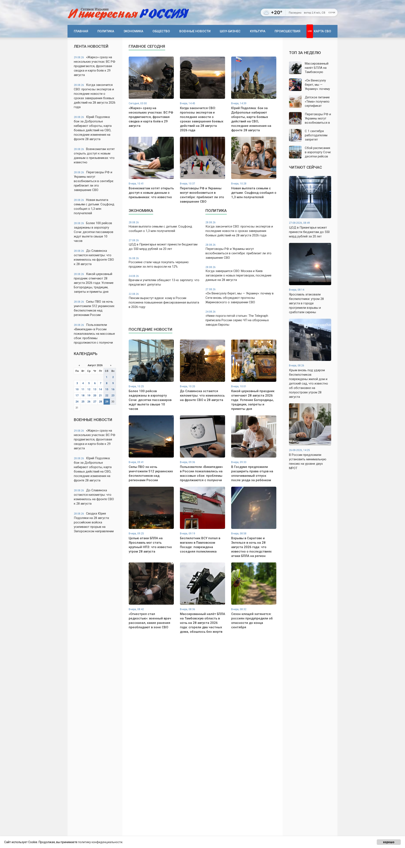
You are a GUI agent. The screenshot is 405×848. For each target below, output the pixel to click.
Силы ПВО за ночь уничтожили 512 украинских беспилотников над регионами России (94, 308)
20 (94, 395)
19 (88, 395)
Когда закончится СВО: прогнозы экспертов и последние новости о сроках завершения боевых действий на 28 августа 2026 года (94, 96)
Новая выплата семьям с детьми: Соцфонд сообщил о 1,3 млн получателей (94, 206)
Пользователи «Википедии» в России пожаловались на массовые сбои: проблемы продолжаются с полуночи (94, 333)
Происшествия (287, 31)
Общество (161, 31)
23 (112, 395)
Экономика (133, 31)
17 (77, 395)
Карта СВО (322, 31)
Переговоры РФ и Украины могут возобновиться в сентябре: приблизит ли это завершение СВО (94, 181)
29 (106, 401)
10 (77, 389)
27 (94, 401)
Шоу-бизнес (230, 31)
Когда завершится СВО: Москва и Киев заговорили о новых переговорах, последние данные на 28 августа (238, 274)
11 (82, 389)
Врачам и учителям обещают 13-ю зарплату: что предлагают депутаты (164, 280)
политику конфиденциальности (100, 842)
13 (94, 389)
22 (106, 395)
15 (106, 389)
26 (88, 401)
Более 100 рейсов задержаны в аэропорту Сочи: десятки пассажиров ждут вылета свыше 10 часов (93, 232)
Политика (105, 31)
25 (82, 401)
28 (100, 401)
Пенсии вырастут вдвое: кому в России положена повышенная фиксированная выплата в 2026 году (164, 301)
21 (100, 395)
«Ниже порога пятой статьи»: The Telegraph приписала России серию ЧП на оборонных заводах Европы (237, 318)
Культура (257, 31)
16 (112, 389)
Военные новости (195, 31)
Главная (81, 31)
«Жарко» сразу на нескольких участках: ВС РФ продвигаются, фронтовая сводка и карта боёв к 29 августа (94, 66)
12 (88, 389)
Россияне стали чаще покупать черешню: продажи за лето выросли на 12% (159, 263)
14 (100, 389)
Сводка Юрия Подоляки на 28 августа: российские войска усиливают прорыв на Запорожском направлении (94, 522)
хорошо (388, 842)
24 (77, 401)
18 (82, 395)
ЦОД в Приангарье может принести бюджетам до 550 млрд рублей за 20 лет (163, 245)
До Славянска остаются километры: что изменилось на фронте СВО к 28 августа (94, 257)
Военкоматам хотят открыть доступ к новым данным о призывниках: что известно (94, 155)
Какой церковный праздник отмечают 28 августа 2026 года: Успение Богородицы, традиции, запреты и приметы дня (93, 283)
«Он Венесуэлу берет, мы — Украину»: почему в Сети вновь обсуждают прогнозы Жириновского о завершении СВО (239, 296)
